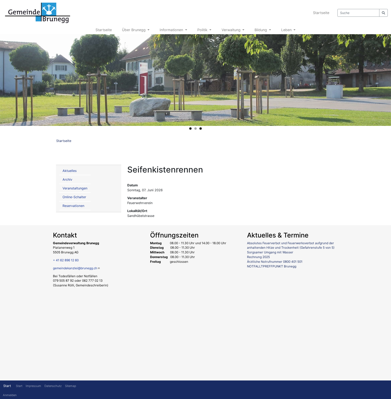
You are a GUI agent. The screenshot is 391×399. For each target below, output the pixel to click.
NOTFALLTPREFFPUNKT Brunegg (271, 266)
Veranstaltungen (75, 188)
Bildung (261, 30)
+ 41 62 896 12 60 (66, 260)
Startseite (321, 13)
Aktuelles (70, 171)
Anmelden (9, 395)
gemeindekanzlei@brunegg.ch (75, 268)
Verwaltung (232, 30)
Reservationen (73, 206)
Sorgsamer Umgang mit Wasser (270, 252)
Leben (287, 30)
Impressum (33, 386)
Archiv (67, 179)
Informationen (172, 30)
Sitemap (70, 386)
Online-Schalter (74, 197)
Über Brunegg (134, 30)
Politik (203, 30)
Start (7, 386)
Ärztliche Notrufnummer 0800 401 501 (274, 262)
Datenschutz (53, 386)
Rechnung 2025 (258, 257)
